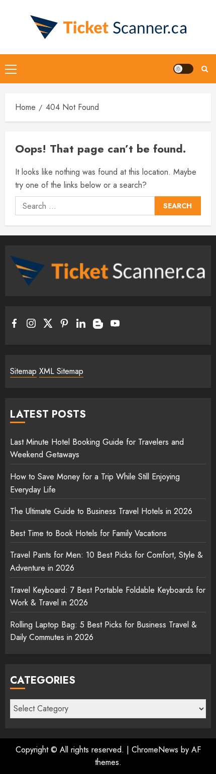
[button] (11, 68)
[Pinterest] (64, 325)
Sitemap (23, 371)
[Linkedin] (80, 325)
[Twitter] (47, 325)
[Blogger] (98, 326)
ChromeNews (155, 749)
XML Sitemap (61, 371)
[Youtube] (115, 325)
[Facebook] (14, 325)
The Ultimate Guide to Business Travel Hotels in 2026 (101, 511)
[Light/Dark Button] (183, 69)
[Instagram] (31, 325)
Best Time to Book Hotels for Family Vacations (88, 533)
